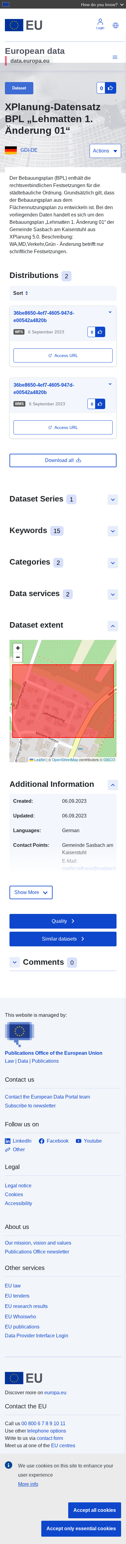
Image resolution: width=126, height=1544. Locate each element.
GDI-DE (29, 150)
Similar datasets (59, 938)
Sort (18, 293)
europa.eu (55, 1392)
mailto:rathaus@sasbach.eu (92, 868)
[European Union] (61, 1378)
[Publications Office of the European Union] (60, 1033)
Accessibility (18, 1203)
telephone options (46, 1430)
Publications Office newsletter (37, 1251)
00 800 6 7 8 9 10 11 (43, 1423)
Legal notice (18, 1185)
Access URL (66, 355)
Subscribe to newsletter (30, 1105)
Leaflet (39, 759)
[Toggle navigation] (114, 57)
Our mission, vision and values (38, 1242)
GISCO (109, 759)
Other (19, 1149)
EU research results (26, 1306)
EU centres (63, 1445)
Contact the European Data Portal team (47, 1096)
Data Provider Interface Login (36, 1335)
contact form (50, 1438)
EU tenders (17, 1295)
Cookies (14, 1194)
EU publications (22, 1326)
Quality (59, 921)
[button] (103, 4)
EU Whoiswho (20, 1316)
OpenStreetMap (65, 759)
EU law (13, 1285)
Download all (59, 460)
